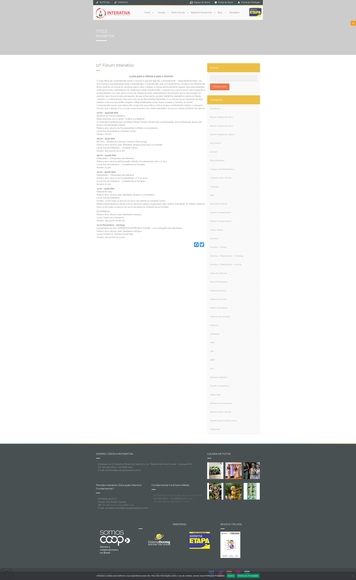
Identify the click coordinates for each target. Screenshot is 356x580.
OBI (211, 351)
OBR (212, 360)
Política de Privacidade (248, 576)
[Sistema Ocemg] (159, 539)
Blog (220, 12)
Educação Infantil (218, 204)
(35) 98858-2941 (178, 498)
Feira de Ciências (218, 273)
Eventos (214, 238)
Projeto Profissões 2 (219, 386)
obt (211, 368)
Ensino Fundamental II (221, 221)
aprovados (215, 143)
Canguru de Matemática (222, 169)
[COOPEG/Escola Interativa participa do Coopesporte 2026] (256, 470)
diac (212, 195)
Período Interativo (219, 377)
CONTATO (123, 2)
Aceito (231, 576)
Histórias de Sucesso (220, 316)
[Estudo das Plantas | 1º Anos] (215, 491)
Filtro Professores (218, 282)
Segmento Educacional (201, 12)
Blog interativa (217, 160)
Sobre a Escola (178, 12)
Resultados (235, 12)
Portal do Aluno (225, 2)
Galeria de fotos (218, 290)
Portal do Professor (250, 2)
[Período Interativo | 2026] (233, 491)
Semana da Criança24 (221, 403)
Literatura (214, 334)
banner (213, 152)
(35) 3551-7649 (161, 498)
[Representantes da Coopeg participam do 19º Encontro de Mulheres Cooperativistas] (235, 470)
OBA (212, 342)
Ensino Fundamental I (220, 212)
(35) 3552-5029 (109, 505)
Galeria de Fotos (218, 299)
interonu (214, 325)
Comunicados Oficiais (221, 178)
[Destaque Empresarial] (114, 542)
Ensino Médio (216, 230)
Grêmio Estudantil (218, 308)
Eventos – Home (218, 247)
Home (147, 12)
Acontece (215, 108)
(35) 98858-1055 (126, 505)
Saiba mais (215, 394)
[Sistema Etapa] (199, 541)
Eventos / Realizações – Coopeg (226, 256)
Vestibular (215, 429)
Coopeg (161, 12)
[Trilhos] (230, 544)
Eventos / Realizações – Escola (225, 264)
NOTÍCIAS (105, 2)
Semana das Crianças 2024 (223, 420)
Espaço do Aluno (202, 2)
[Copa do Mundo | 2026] (215, 470)
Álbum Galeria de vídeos (222, 134)
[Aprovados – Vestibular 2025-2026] (251, 491)
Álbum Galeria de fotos (221, 117)
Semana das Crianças (220, 412)
